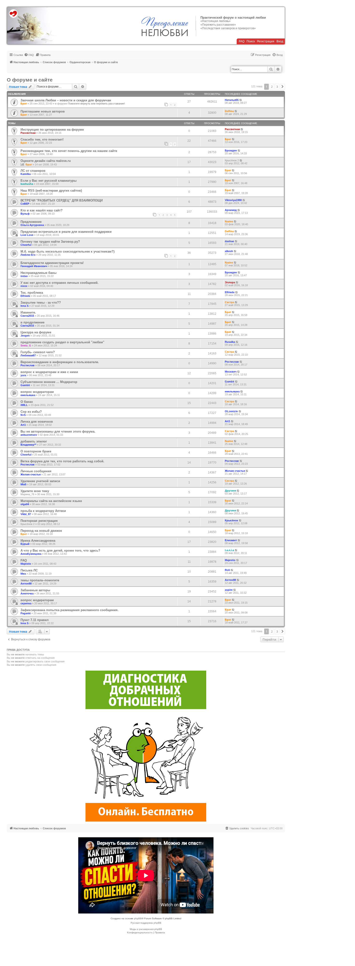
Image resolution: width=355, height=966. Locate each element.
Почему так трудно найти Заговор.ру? (50, 241)
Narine (229, 221)
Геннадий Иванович (34, 266)
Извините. (28, 312)
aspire (229, 589)
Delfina (229, 111)
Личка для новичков (37, 421)
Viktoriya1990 (233, 200)
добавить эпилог (34, 441)
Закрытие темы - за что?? (41, 302)
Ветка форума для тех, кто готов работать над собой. (62, 461)
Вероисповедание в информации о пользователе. (60, 362)
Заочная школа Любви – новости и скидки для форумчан (66, 100)
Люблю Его (28, 254)
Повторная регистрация (39, 521)
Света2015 (27, 315)
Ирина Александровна (38, 540)
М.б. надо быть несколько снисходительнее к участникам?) (67, 251)
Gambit (25, 385)
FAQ (241, 41)
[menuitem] (29, 55)
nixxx (24, 286)
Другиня (230, 490)
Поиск (251, 41)
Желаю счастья (31, 474)
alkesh (229, 251)
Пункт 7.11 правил (35, 620)
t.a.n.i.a (229, 550)
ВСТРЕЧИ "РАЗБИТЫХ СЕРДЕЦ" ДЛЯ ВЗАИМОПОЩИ (62, 200)
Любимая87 (28, 355)
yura (23, 375)
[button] (282, 87)
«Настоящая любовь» (215, 21)
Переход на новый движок (41, 530)
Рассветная (28, 132)
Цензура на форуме (36, 332)
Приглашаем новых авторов (43, 111)
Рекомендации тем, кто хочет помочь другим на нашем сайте (69, 151)
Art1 (23, 424)
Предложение (31, 222)
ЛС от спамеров (33, 170)
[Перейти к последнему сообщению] (240, 99)
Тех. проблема (32, 292)
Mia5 (23, 484)
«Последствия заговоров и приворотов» (228, 28)
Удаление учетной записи (40, 481)
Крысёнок (231, 520)
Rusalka (230, 341)
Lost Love (27, 234)
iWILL (24, 405)
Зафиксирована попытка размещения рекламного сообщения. (70, 610)
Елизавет (231, 540)
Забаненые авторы (35, 590)
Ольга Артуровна (32, 225)
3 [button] (277, 86)
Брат (24, 103)
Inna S (24, 305)
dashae (229, 241)
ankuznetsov (29, 434)
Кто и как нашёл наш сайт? (42, 210)
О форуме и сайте (30, 79)
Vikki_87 (26, 514)
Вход (280, 41)
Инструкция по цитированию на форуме (52, 129)
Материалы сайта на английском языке (51, 501)
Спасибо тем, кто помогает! (42, 139)
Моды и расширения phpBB (146, 929)
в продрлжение (32, 322)
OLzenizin (231, 411)
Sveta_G (26, 345)
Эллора (230, 282)
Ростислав (28, 365)
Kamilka (26, 173)
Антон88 (26, 583)
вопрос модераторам (37, 392)
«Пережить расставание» (218, 24)
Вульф (25, 213)
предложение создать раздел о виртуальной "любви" (62, 342)
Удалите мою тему (35, 491)
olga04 (25, 504)
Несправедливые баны (39, 273)
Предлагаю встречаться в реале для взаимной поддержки (66, 231)
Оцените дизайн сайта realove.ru (46, 161)
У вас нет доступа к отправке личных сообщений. (60, 283)
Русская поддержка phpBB (146, 922)
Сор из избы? (31, 411)
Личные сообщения (36, 471)
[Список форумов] (32, 25)
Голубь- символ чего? (38, 352)
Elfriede (25, 295)
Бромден (231, 150)
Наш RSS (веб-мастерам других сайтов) (51, 190)
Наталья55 (232, 99)
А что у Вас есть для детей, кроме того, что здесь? (60, 550)
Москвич (230, 371)
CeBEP (25, 203)
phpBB (138, 918)
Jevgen (25, 335)
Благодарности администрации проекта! (52, 263)
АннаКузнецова (31, 553)
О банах (27, 402)
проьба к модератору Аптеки (43, 511)
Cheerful (26, 244)
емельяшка (28, 395)
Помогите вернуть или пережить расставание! (96, 103)
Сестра (229, 302)
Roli (227, 570)
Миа (23, 573)
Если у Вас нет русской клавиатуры (49, 180)
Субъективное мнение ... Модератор (49, 382)
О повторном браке (36, 451)
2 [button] (272, 86)
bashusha (27, 183)
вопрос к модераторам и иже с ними (49, 372)
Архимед (231, 210)
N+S (23, 414)
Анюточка (27, 593)
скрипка (26, 603)
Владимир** (28, 444)
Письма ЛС (29, 570)
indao (24, 276)
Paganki (26, 613)
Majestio (26, 563)
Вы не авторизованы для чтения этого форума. (58, 431)
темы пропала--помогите (40, 580)
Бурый (25, 543)
